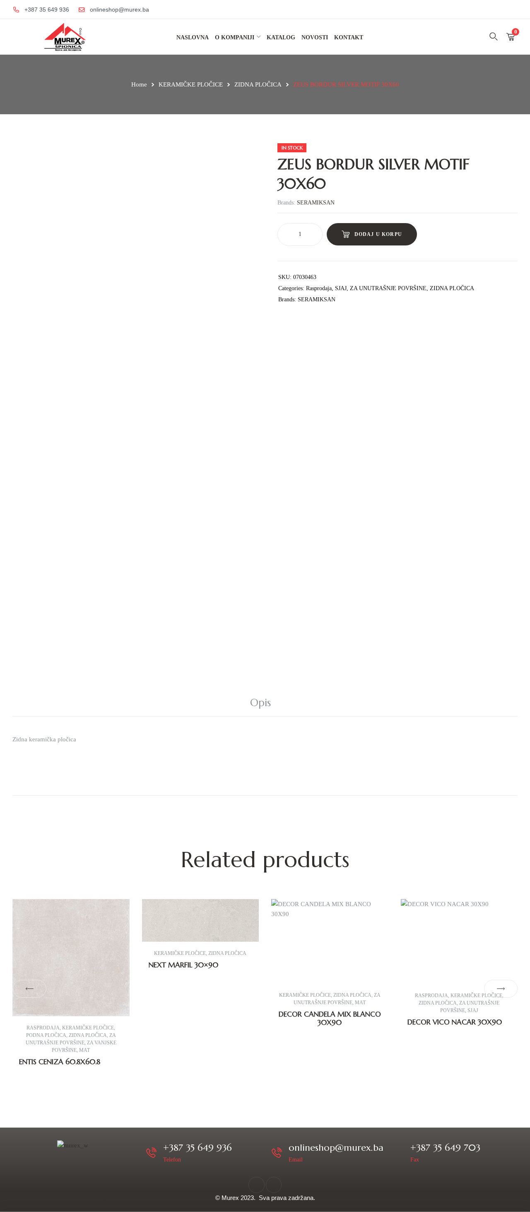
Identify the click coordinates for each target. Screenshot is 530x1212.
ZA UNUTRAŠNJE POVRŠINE (388, 288)
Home (139, 84)
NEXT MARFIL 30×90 (183, 964)
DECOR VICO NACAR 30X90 (454, 1022)
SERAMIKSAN (316, 203)
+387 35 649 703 (445, 1147)
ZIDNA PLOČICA (258, 84)
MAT (84, 1050)
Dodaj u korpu (378, 234)
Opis (260, 702)
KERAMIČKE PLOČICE (191, 84)
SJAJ (341, 288)
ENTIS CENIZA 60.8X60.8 (59, 1061)
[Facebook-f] (256, 1185)
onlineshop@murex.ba (336, 1147)
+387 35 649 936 (197, 1147)
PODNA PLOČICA (46, 1035)
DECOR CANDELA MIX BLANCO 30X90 (330, 1018)
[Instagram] (274, 1185)
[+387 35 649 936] (151, 1152)
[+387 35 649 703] (398, 1152)
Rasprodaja (319, 288)
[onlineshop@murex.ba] (276, 1152)
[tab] (265, 703)
